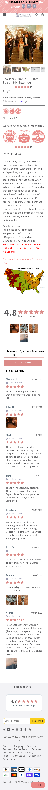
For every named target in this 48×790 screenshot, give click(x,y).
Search (6, 746)
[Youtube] (13, 729)
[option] (24, 44)
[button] (24, 87)
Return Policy (21, 749)
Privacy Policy (25, 752)
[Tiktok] (25, 729)
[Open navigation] (4, 14)
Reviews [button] (11, 353)
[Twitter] (4, 729)
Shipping (18, 746)
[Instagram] (17, 729)
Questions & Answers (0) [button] (32, 353)
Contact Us (19, 755)
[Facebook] (8, 729)
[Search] (36, 14)
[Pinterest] (21, 729)
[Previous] (6, 44)
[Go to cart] (42, 14)
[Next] (42, 44)
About (6, 755)
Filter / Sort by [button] (15, 371)
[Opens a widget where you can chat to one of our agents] (38, 785)
